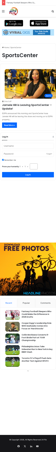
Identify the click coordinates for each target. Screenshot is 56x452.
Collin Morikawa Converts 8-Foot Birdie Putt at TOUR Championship (35, 337)
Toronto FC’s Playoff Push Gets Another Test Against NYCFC (36, 359)
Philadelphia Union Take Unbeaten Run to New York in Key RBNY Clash (37, 349)
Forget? (49, 154)
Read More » (9, 125)
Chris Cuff (7, 101)
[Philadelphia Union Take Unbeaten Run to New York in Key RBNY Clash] (11, 350)
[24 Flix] (12, 11)
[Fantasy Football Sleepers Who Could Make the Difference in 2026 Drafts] (11, 315)
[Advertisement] (28, 210)
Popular (26, 303)
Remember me (10, 160)
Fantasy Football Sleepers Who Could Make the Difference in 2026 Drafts (36, 314)
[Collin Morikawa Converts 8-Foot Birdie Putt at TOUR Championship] (11, 338)
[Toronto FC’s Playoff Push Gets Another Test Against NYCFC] (11, 362)
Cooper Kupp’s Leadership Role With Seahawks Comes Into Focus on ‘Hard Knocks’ (36, 326)
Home (6, 47)
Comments (46, 303)
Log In (28, 175)
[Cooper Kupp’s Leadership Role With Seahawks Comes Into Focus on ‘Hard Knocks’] (11, 327)
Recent (8, 303)
